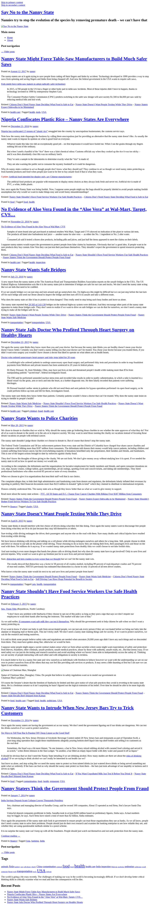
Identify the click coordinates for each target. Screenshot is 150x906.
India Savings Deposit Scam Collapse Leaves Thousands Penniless (32, 800)
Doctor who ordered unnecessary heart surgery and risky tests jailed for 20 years (38, 357)
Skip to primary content (12, 2)
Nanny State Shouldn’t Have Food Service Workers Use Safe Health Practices (45, 197)
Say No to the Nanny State (27, 12)
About (10, 40)
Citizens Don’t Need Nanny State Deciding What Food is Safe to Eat (41, 104)
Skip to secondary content (13, 5)
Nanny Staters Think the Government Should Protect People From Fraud (36, 257)
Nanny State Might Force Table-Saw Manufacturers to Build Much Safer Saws (43, 891)
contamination (30, 781)
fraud (40, 411)
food (12, 202)
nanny (32, 71)
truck (34, 871)
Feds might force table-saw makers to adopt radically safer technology (33, 84)
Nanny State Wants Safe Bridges (33, 269)
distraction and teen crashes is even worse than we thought (33, 559)
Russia (10, 871)
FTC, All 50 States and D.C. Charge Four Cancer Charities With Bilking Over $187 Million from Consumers (91, 494)
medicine (121, 867)
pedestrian (129, 866)
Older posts (8, 51)
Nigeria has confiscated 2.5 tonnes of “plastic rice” (24, 131)
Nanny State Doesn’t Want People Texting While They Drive (104, 104)
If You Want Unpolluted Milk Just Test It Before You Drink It (104, 773)
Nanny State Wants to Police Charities (39, 418)
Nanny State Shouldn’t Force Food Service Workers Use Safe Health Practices (79, 403)
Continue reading (10, 836)
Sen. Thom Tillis (9, 609)
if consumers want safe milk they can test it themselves (44, 621)
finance (13, 506)
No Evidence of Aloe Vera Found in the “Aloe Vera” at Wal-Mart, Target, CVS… (45, 897)
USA (44, 112)
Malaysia (114, 867)
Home (10, 37)
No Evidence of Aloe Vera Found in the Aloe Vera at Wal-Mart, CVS (33, 226)
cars (34, 584)
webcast (48, 871)
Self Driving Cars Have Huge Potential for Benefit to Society (64, 579)
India (42, 841)
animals (4, 866)
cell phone (27, 867)
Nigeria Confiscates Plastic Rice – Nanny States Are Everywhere (65, 119)
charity (29, 506)
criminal (33, 411)
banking (35, 841)
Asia (28, 841)
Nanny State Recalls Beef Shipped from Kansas (23, 695)
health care (15, 112)
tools (38, 112)
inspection (40, 262)
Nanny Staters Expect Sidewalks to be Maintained (102, 499)
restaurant (54, 781)
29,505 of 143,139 (37, 304)
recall (144, 867)
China (39, 866)
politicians (51, 700)
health (32, 112)
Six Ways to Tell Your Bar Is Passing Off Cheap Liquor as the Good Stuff (35, 733)
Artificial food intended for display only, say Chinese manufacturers (40, 176)
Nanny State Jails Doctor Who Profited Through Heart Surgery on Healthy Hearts (45, 902)
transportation (16, 322)
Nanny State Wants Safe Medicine (25, 403)
